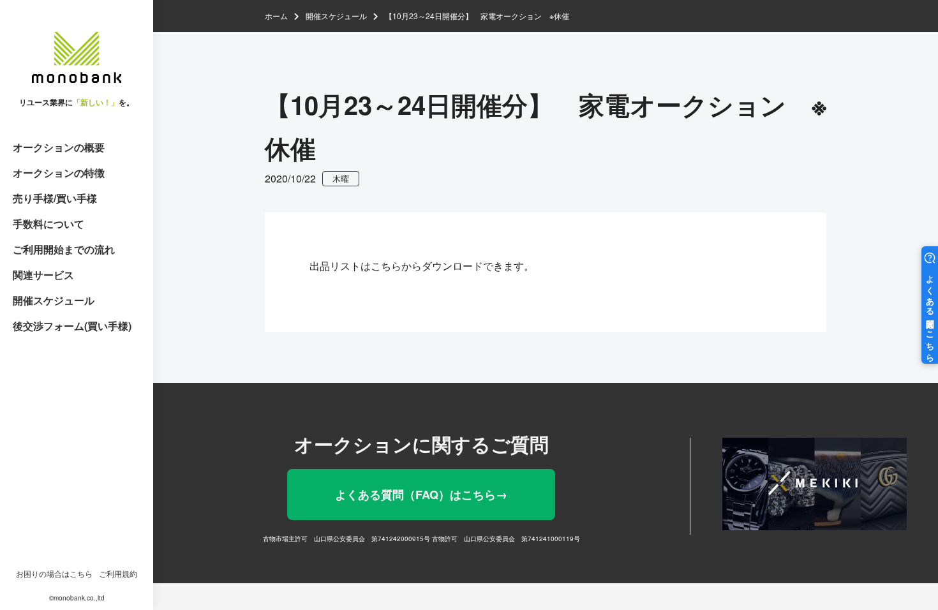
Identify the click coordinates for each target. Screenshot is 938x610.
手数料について (48, 223)
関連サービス (43, 274)
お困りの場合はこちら (54, 573)
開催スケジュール (53, 300)
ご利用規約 (118, 573)
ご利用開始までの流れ (64, 249)
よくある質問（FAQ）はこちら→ (421, 494)
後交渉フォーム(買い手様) (72, 325)
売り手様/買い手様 (55, 198)
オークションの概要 (59, 147)
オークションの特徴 (59, 172)
